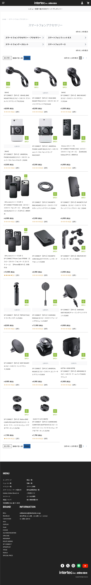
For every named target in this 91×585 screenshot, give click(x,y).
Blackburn (6, 516)
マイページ (6, 496)
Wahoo (5, 553)
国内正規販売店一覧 (33, 490)
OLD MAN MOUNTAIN (9, 533)
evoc (4, 521)
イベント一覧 (7, 486)
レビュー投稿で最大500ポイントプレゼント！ (45, 9)
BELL (4, 513)
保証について (7, 500)
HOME (4, 19)
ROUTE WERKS (8, 541)
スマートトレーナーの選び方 (12, 490)
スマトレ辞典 (31, 486)
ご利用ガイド (31, 493)
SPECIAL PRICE (8, 555)
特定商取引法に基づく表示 (11, 503)
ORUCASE (6, 536)
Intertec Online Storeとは (11, 493)
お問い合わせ (26, 519)
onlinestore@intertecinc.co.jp (30, 513)
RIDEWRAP (6, 538)
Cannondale (7, 519)
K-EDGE (5, 530)
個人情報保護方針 (32, 500)
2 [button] (83, 58)
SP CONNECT (7, 544)
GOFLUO (6, 524)
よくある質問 (31, 496)
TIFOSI (5, 550)
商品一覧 (29, 480)
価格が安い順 (18, 58)
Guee (4, 527)
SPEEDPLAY (7, 547)
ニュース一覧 (7, 483)
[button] (86, 58)
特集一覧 (29, 483)
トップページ (7, 480)
